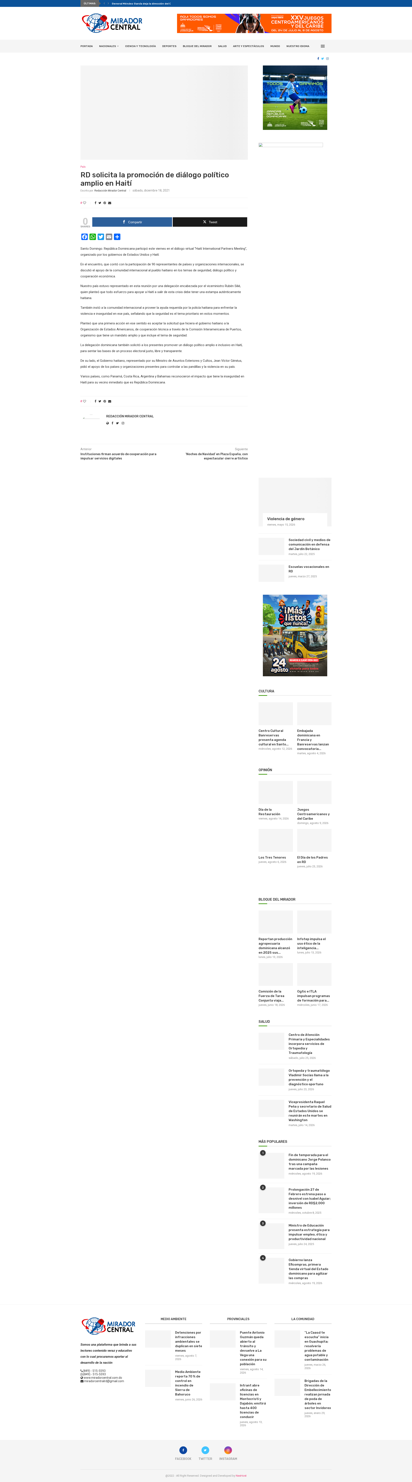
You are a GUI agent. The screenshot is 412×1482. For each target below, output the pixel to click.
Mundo (275, 46)
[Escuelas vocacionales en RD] (271, 573)
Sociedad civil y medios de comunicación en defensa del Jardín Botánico (309, 544)
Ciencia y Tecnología (140, 46)
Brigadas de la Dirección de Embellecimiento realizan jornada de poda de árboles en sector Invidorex (317, 1394)
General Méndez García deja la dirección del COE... (144, 3)
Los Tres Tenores (272, 857)
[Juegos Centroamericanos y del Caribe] (314, 792)
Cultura (266, 691)
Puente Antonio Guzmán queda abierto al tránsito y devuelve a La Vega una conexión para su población (253, 1348)
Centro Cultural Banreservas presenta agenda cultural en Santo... (274, 737)
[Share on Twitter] (99, 203)
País (83, 166)
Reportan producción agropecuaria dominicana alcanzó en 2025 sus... (275, 946)
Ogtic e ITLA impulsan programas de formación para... (313, 996)
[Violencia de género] (295, 502)
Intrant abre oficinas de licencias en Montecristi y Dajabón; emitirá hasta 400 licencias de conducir (253, 1401)
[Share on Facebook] (95, 203)
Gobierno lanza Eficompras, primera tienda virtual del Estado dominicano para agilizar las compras (308, 1269)
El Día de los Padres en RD (312, 860)
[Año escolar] (295, 596)
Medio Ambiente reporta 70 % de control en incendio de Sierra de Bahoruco (188, 1383)
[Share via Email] (109, 203)
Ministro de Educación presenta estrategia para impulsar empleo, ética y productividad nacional (309, 1232)
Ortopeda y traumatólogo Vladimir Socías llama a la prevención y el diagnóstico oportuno (309, 1077)
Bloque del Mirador (197, 46)
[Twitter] (322, 58)
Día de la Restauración (269, 812)
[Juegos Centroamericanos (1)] (295, 67)
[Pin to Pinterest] (104, 203)
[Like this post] (87, 203)
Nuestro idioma (297, 46)
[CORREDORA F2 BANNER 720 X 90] (254, 15)
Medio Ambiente (173, 1319)
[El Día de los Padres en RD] (314, 840)
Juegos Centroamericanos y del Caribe (313, 814)
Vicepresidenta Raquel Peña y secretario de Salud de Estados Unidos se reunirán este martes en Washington (310, 1111)
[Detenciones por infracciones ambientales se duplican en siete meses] (158, 1339)
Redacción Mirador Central (110, 190)
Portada (86, 46)
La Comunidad (302, 1319)
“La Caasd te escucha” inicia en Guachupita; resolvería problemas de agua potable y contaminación (316, 1346)
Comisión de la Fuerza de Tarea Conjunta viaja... (271, 996)
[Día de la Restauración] (276, 792)
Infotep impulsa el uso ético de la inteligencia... (311, 943)
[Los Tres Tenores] (276, 840)
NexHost (241, 1475)
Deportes (169, 46)
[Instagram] (327, 58)
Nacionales (107, 46)
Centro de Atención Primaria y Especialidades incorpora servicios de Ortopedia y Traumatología (309, 1044)
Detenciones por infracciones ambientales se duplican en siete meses (188, 1342)
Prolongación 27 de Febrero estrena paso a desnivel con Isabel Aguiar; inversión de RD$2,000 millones (310, 1199)
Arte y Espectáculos (248, 46)
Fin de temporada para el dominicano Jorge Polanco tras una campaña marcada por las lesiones (310, 1161)
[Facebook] (318, 58)
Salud (222, 46)
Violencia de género (285, 519)
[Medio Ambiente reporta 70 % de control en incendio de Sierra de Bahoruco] (158, 1378)
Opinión (265, 770)
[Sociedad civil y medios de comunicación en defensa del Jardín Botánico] (271, 546)
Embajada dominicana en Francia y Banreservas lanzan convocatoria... (313, 740)
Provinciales (238, 1319)
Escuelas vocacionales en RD (309, 569)
